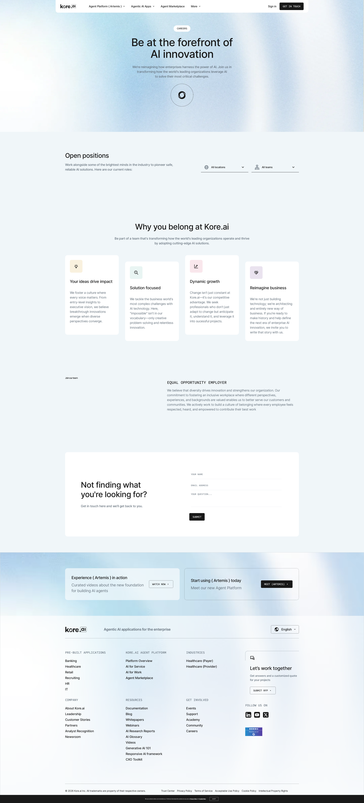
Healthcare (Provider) (201, 666)
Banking (71, 661)
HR (67, 683)
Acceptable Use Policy (227, 790)
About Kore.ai (75, 708)
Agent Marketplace (173, 6)
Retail (69, 672)
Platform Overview (139, 661)
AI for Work (134, 672)
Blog (129, 714)
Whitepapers (135, 720)
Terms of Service (203, 790)
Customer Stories (77, 720)
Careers (192, 731)
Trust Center (168, 790)
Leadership (73, 714)
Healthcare (73, 666)
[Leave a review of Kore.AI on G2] (253, 731)
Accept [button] (214, 799)
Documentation (137, 708)
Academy (193, 720)
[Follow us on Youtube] (257, 715)
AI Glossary (134, 737)
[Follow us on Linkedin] (248, 715)
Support (192, 714)
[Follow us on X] (266, 715)
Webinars (132, 725)
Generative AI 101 (138, 748)
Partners (71, 725)
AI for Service (135, 666)
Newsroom (73, 737)
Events (191, 708)
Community (194, 725)
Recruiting (72, 678)
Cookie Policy (202, 799)
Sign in (272, 6)
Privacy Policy (193, 799)
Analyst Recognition (79, 731)
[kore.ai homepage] (68, 6)
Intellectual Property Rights (273, 790)
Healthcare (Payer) (199, 661)
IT (66, 689)
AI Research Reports (140, 731)
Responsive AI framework (144, 754)
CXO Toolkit (134, 759)
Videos (131, 742)
